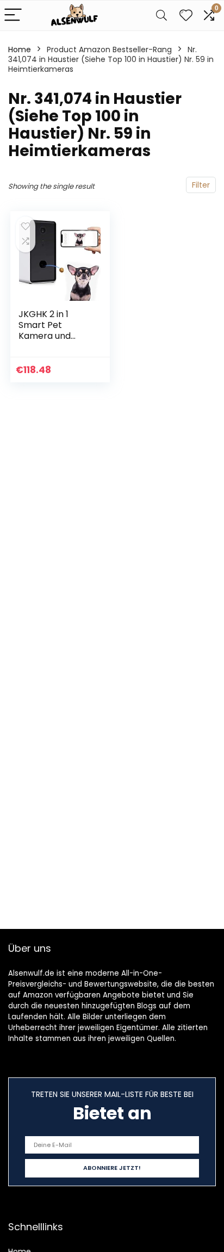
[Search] (161, 15)
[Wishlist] (185, 15)
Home (19, 49)
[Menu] (13, 15)
